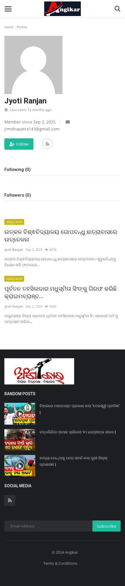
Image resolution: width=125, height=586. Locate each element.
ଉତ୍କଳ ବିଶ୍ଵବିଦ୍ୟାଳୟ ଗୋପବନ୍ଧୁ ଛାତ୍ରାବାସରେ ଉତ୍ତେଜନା (60, 235)
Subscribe (106, 526)
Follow (22, 144)
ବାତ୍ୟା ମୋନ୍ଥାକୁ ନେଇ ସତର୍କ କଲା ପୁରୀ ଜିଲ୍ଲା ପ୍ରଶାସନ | (74, 461)
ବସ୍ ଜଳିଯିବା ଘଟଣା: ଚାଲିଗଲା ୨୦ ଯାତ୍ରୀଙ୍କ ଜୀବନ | (78, 432)
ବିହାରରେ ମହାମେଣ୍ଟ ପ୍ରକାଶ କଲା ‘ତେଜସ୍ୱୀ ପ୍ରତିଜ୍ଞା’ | (80, 409)
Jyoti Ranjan (13, 249)
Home (8, 27)
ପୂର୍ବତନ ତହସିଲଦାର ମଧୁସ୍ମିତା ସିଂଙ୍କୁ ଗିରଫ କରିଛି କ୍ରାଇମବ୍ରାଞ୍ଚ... (60, 292)
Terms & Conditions (60, 563)
